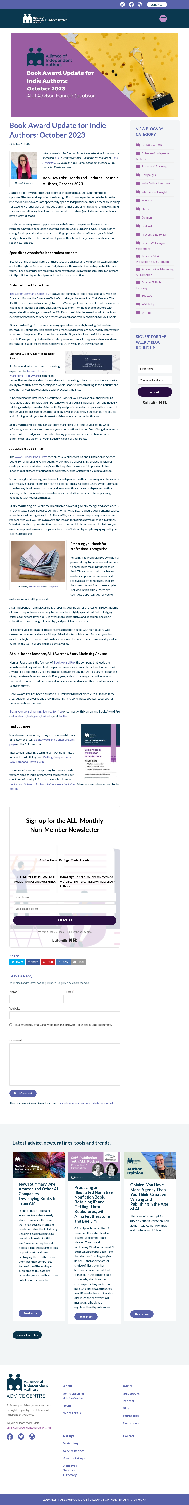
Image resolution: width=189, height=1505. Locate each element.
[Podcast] (140, 4)
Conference (131, 1423)
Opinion (147, 217)
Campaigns (149, 175)
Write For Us (72, 1413)
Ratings (68, 1436)
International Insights (155, 192)
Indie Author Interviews (156, 183)
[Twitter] (122, 4)
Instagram (33, 716)
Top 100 (147, 295)
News (145, 209)
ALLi (57, 157)
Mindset (147, 200)
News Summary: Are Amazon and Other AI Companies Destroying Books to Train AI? (38, 1194)
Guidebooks (131, 1393)
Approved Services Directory (70, 1470)
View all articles (27, 1335)
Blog (126, 1408)
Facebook (19, 716)
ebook (13, 788)
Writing (146, 312)
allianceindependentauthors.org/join (29, 1427)
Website (14, 1008)
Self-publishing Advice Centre (73, 1396)
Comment (16, 1040)
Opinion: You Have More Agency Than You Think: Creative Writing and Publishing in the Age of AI (149, 1196)
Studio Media (36, 586)
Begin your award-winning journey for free (36, 711)
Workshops (131, 1415)
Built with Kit (64, 940)
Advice (128, 1386)
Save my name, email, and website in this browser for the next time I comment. (63, 1024)
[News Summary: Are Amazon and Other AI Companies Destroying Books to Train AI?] (39, 1176)
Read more (30, 1313)
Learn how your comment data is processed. (86, 1103)
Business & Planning (154, 166)
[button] (17, 962)
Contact (129, 1436)
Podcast (147, 226)
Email (70, 991)
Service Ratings (73, 1450)
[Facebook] (131, 4)
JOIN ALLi (157, 4)
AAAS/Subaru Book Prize (31, 456)
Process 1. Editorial (154, 234)
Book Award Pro (64, 662)
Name (14, 991)
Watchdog (148, 304)
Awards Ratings (74, 1458)
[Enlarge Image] (94, 75)
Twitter (63, 716)
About (68, 1386)
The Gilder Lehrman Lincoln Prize (30, 293)
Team (67, 1405)
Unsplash (53, 586)
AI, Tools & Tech (152, 144)
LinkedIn (46, 716)
